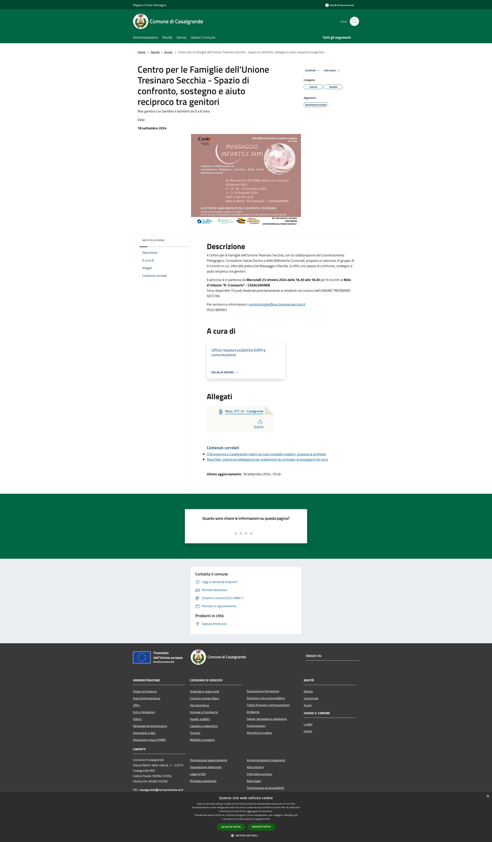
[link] (276, 304)
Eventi (308, 731)
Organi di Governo (145, 691)
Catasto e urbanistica (204, 726)
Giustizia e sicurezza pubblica (266, 698)
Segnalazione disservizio (206, 767)
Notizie (308, 691)
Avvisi (168, 52)
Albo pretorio (255, 767)
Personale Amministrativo (150, 726)
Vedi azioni (330, 70)
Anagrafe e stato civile (204, 691)
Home (141, 52)
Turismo (195, 733)
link (268, 818)
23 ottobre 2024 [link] (274, 279)
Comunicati (311, 698)
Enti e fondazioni (144, 712)
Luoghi (308, 724)
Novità (155, 52)
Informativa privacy (259, 774)
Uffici (136, 705)
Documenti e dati (144, 733)
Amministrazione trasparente (266, 760)
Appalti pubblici (200, 719)
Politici (137, 719)
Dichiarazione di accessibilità (265, 787)
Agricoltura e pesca (259, 732)
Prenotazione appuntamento (208, 760)
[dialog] (246, 817)
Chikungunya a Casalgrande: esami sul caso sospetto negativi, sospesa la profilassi (266, 454)
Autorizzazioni (256, 725)
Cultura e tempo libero (204, 698)
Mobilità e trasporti (202, 739)
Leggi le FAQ (198, 774)
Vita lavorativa (199, 705)
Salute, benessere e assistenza (267, 718)
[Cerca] (354, 21)
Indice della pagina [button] (153, 240)
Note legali (254, 781)
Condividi (310, 70)
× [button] (487, 796)
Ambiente (253, 712)
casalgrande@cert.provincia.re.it (161, 789)
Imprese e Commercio (204, 712)
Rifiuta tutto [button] (261, 826)
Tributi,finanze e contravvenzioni (268, 705)
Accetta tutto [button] (231, 827)
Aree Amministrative (146, 698)
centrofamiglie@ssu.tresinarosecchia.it (276, 304)
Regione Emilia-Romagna (149, 5)
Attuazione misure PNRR (149, 739)
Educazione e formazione (263, 691)
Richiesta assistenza (203, 781)
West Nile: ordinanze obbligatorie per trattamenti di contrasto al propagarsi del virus (267, 459)
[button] (246, 835)
